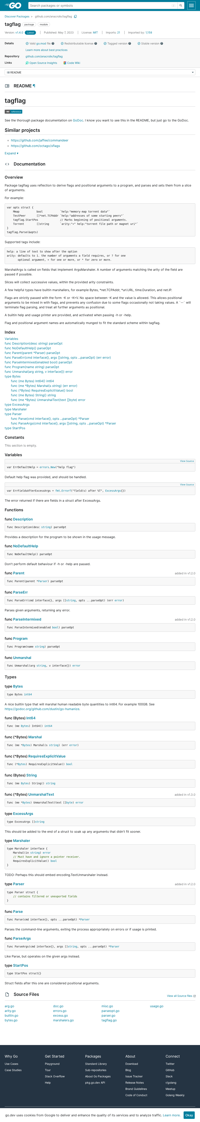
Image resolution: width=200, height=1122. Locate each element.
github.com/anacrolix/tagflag (53, 16)
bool (55, 627)
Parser (42, 581)
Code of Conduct (136, 1095)
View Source (187, 461)
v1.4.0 (14, 32)
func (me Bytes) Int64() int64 (32, 381)
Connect (173, 1056)
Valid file (40, 43)
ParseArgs (22, 938)
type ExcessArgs (17, 404)
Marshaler (21, 841)
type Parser (13, 414)
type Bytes (13, 376)
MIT (95, 32)
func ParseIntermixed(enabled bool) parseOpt (38, 362)
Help (48, 1082)
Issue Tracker (134, 1076)
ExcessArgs (113, 490)
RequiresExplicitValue (47, 756)
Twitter (170, 1063)
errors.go (60, 1011)
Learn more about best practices (46, 50)
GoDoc (78, 120)
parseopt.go (111, 1011)
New (53, 467)
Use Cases (11, 1063)
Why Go (11, 1056)
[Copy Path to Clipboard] (75, 16)
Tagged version (117, 43)
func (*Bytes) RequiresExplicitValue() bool (42, 390)
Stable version (150, 43)
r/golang (171, 1082)
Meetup (170, 1088)
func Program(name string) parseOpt (32, 367)
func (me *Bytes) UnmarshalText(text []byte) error (48, 400)
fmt (57, 490)
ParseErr (20, 592)
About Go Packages (98, 1076)
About (130, 1056)
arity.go (10, 1011)
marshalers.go (63, 1020)
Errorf (66, 490)
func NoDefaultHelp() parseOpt (28, 348)
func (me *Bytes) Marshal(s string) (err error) (44, 386)
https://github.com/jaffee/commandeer (39, 140)
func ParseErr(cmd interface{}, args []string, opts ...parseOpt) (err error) (58, 357)
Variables (11, 339)
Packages (93, 1056)
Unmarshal (22, 658)
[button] (27, 43)
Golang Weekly (175, 1095)
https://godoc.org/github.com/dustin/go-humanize (42, 709)
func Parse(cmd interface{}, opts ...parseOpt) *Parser (50, 419)
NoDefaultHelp (25, 546)
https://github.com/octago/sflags (35, 146)
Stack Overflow (55, 1076)
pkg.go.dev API (95, 1082)
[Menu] (100, 72)
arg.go (9, 1006)
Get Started (54, 1056)
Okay (189, 1115)
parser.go (108, 1015)
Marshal (35, 737)
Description (23, 519)
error (118, 600)
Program (20, 638)
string (46, 527)
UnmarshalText (41, 794)
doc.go (58, 1006)
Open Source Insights (43, 62)
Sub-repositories (95, 1070)
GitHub (170, 1070)
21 (113, 32)
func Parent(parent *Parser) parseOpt (32, 353)
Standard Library (96, 1063)
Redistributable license (79, 43)
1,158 (140, 32)
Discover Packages (17, 16)
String (31, 775)
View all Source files (179, 995)
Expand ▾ (11, 153)
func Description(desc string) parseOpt (33, 343)
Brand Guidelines (136, 1088)
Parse (18, 911)
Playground (52, 1063)
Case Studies (13, 1070)
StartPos (20, 965)
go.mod (41, 43)
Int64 (31, 718)
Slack (169, 1076)
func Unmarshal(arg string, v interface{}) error (39, 372)
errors (44, 467)
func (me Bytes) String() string (33, 395)
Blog (128, 1070)
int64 (28, 694)
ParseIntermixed (27, 619)
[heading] (16, 5)
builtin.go (11, 1015)
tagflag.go (109, 1020)
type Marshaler (16, 409)
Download (131, 1063)
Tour (48, 1070)
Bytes (18, 686)
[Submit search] (180, 5)
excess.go (60, 1015)
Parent (18, 573)
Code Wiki (73, 62)
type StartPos (15, 428)
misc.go (107, 1006)
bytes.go (11, 1020)
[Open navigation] (191, 5)
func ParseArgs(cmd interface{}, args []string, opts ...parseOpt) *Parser (63, 423)
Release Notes (134, 1082)
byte (69, 802)
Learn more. (171, 1115)
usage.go (156, 1006)
